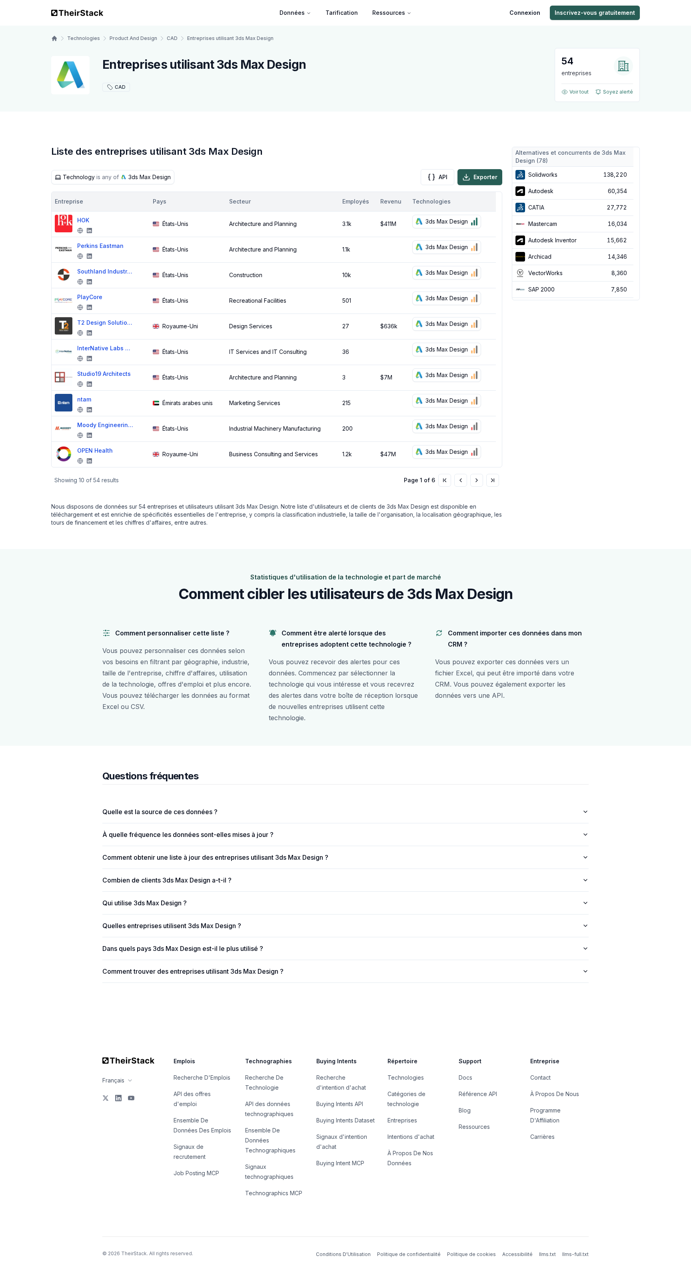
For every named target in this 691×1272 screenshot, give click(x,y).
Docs (465, 1077)
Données (292, 12)
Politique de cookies (471, 1254)
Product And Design (133, 38)
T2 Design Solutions (105, 322)
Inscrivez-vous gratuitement (595, 12)
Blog (465, 1110)
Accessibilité (517, 1254)
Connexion (524, 12)
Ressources (388, 12)
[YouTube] (131, 1098)
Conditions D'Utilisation (343, 1254)
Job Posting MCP (196, 1173)
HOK (83, 220)
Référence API (478, 1093)
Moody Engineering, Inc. (105, 424)
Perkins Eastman (100, 245)
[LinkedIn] (118, 1098)
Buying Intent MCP (340, 1163)
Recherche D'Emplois (202, 1077)
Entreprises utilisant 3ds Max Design (230, 38)
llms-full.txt (575, 1254)
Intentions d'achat (410, 1136)
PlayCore (89, 297)
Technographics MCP (273, 1193)
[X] (105, 1098)
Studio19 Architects (104, 373)
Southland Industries (105, 271)
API (443, 177)
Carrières (542, 1136)
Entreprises (402, 1120)
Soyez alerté (618, 92)
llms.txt (547, 1254)
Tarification (342, 12)
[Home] (54, 38)
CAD (172, 38)
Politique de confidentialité (409, 1254)
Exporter (485, 177)
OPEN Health (95, 450)
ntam (84, 399)
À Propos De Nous (554, 1093)
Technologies (83, 38)
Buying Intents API (339, 1103)
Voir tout (579, 92)
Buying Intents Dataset (345, 1120)
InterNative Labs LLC (105, 348)
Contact (540, 1077)
